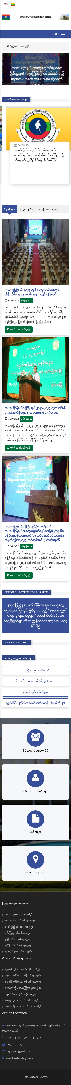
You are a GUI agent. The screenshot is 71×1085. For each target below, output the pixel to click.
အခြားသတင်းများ (48, 209)
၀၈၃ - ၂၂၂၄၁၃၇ (33, 1038)
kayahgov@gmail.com (19, 1051)
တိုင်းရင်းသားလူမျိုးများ (35, 791)
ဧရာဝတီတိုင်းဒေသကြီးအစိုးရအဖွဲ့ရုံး (23, 988)
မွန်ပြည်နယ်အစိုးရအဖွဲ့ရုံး (18, 939)
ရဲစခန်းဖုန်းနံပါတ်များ (35, 692)
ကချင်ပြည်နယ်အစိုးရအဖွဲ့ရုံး (19, 915)
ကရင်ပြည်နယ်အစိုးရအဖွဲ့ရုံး (19, 927)
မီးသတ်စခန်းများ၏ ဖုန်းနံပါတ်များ (35, 681)
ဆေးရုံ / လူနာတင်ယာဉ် (35, 670)
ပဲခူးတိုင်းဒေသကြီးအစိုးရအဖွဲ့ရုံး (20, 994)
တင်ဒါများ (35, 832)
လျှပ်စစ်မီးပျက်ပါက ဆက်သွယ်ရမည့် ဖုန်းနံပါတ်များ (35, 703)
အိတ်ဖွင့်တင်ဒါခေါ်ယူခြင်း (17, 46)
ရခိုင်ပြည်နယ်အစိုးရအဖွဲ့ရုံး (18, 945)
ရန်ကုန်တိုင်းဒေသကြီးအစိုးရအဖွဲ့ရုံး (22, 969)
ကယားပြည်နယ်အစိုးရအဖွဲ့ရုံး (20, 921)
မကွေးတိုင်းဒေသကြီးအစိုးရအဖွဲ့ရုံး (22, 1000)
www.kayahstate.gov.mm (20, 1058)
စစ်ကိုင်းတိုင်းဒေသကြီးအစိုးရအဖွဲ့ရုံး (23, 982)
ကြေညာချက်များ (27, 209)
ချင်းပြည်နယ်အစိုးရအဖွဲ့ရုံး (18, 933)
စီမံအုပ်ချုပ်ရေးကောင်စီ (35, 750)
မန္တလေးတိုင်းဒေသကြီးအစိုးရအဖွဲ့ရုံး (23, 976)
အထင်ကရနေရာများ (35, 872)
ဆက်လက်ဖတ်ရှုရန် (20, 329)
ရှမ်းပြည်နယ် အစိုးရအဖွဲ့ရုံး (18, 952)
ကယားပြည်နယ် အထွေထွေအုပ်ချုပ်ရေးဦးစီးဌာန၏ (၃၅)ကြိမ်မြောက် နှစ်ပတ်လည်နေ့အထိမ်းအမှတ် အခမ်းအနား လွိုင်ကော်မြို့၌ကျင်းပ (36, 76)
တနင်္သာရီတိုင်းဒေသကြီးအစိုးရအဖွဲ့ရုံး (23, 1006)
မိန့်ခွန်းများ (9, 209)
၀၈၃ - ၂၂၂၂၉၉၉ (15, 1038)
